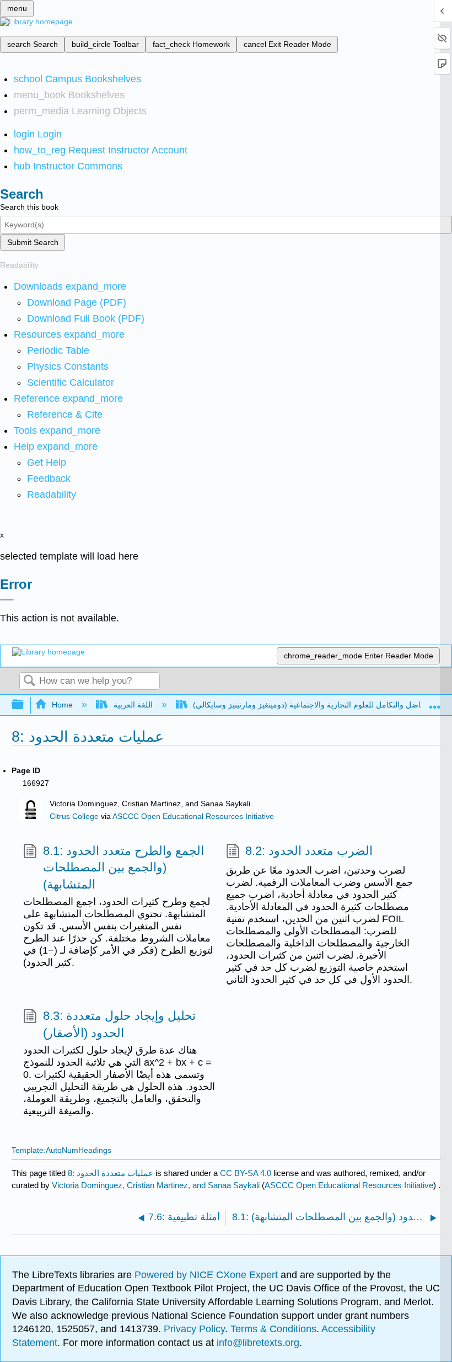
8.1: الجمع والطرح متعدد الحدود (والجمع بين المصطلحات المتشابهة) (123, 868)
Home (62, 704)
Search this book (29, 207)
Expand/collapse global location (435, 702)
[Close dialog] (7, 599)
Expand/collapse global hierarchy (25, 705)
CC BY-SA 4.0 (245, 1173)
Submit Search (32, 242)
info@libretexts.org (256, 1342)
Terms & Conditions (273, 1328)
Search (29, 681)
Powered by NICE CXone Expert (207, 1274)
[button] (49, 478)
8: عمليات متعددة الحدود (110, 1173)
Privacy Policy (194, 1328)
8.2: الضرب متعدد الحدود (309, 851)
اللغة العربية (132, 704)
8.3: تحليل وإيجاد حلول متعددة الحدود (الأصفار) (119, 1024)
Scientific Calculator (70, 382)
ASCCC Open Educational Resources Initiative (193, 816)
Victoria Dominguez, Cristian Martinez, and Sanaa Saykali (156, 1185)
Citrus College (74, 816)
